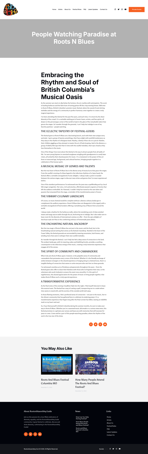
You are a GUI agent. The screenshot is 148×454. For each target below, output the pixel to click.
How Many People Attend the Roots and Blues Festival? (89, 383)
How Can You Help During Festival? (82, 418)
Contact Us (103, 9)
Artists (60, 9)
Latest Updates (93, 9)
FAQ (85, 9)
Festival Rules (77, 9)
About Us (67, 9)
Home (54, 9)
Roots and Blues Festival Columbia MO (82, 430)
